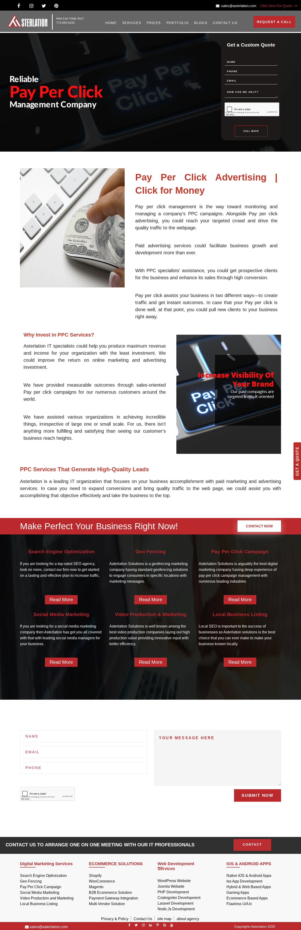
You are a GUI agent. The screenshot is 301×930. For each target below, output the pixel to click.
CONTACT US (225, 23)
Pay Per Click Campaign (40, 887)
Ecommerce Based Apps (247, 898)
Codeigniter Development (179, 898)
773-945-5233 (65, 22)
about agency (188, 919)
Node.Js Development (176, 909)
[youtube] (171, 925)
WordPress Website (174, 881)
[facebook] (129, 925)
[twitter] (136, 925)
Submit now (257, 795)
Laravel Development (175, 903)
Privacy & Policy (114, 919)
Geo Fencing (31, 881)
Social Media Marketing (39, 893)
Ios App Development (244, 881)
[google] (164, 925)
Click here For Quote (276, 6)
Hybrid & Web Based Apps (248, 887)
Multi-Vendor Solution (107, 904)
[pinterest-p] (157, 925)
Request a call (274, 22)
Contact (252, 844)
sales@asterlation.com (237, 6)
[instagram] (143, 925)
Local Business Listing (39, 904)
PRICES (154, 23)
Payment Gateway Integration (113, 898)
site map (164, 919)
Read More (61, 599)
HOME (111, 23)
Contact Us (143, 919)
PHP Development (173, 892)
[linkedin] (150, 925)
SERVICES (131, 23)
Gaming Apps (237, 893)
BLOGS (200, 23)
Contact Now (259, 526)
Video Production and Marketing (47, 898)
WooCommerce (102, 881)
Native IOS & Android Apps (248, 876)
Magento (96, 887)
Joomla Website (171, 886)
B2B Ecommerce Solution (110, 893)
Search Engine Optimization (43, 876)
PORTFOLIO (177, 23)
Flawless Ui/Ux (239, 904)
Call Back (251, 130)
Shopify (95, 876)
